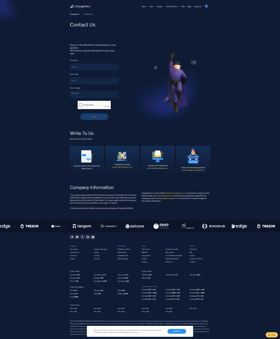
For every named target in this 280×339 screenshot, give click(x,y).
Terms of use (146, 249)
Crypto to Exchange (76, 287)
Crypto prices (74, 305)
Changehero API (123, 255)
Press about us (74, 252)
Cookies (144, 259)
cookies (103, 330)
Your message (75, 88)
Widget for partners (124, 249)
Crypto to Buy (74, 271)
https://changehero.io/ (175, 193)
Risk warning (170, 252)
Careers (72, 259)
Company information (100, 249)
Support (192, 255)
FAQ (183, 6)
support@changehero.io (122, 167)
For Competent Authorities (174, 255)
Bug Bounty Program (172, 259)
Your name (74, 60)
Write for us (169, 262)
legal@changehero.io (170, 198)
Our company (74, 249)
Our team (97, 259)
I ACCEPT (177, 331)
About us (197, 6)
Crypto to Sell (146, 271)
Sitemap (144, 262)
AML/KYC (145, 252)
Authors (96, 252)
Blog (189, 6)
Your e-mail (74, 74)
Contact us (73, 255)
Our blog (96, 255)
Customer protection (196, 259)
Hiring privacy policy (172, 249)
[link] (88, 14)
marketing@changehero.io (193, 170)
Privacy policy (146, 255)
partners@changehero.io (157, 168)
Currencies (193, 249)
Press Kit (192, 262)
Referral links (122, 252)
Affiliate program (123, 259)
